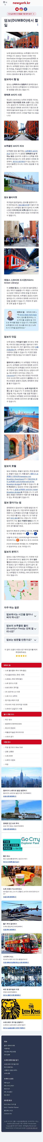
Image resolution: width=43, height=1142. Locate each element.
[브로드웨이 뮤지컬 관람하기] (21, 1009)
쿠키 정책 (7, 1055)
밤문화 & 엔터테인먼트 (13, 724)
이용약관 (7, 1048)
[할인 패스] (21, 843)
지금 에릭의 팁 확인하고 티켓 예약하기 (16, 962)
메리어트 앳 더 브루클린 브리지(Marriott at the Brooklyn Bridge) (22, 481)
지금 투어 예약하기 (9, 930)
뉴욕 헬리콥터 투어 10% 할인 (15, 670)
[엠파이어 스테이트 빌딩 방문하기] (21, 777)
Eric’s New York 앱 (10, 1104)
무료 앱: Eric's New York (14, 747)
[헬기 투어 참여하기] (21, 911)
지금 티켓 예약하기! (9, 796)
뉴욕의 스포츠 (8, 1079)
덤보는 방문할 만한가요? (19, 639)
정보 (5, 1041)
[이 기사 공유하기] (36, 24)
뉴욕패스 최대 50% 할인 (14, 679)
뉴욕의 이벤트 (10, 760)
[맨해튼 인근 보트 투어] (21, 810)
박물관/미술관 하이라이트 (14, 732)
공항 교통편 (9, 751)
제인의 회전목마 (19, 161)
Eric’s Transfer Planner (11, 1107)
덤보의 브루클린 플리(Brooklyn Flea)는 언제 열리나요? (19, 628)
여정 (6, 764)
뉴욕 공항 (7, 1073)
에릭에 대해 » (31, 312)
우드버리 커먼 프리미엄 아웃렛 (16, 704)
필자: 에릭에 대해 (9, 1045)
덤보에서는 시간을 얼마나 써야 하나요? (19, 616)
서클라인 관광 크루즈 (10, 1070)
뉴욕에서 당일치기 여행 (13, 709)
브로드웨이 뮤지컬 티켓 (11, 1064)
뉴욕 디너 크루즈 (11, 696)
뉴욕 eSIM (9, 756)
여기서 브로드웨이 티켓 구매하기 (14, 1028)
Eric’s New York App (28, 314)
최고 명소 (8, 719)
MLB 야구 (7, 1089)
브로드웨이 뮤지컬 (11, 687)
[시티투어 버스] (21, 943)
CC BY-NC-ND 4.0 (31, 1128)
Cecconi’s (10, 375)
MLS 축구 (7, 1095)
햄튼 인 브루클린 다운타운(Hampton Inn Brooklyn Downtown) (22, 476)
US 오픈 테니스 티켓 (12, 692)
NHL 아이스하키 (9, 1086)
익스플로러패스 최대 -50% (14, 675)
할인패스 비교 (8, 1110)
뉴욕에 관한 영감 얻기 (11, 1060)
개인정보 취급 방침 (10, 1052)
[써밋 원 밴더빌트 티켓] (21, 976)
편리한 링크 (8, 1100)
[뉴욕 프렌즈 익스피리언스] (21, 876)
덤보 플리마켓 (23, 205)
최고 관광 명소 (8, 1067)
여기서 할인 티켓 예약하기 (12, 995)
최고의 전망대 (10, 728)
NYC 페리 (14, 518)
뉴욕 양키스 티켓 (11, 683)
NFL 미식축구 (8, 1092)
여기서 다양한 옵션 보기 (11, 862)
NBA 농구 (7, 1083)
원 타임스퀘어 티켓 (12, 700)
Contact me (8, 1114)
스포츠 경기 (9, 736)
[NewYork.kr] (21, 3)
